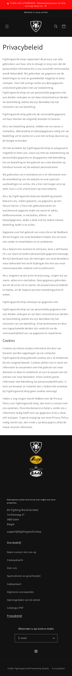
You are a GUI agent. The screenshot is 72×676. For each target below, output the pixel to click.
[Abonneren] (53, 638)
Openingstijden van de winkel (23, 599)
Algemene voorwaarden (20, 592)
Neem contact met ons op (21, 552)
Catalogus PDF (15, 607)
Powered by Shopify (40, 668)
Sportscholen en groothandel (24, 575)
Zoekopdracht (15, 560)
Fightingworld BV (22, 668)
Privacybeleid (14, 615)
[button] (7, 26)
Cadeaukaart (14, 584)
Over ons (12, 568)
